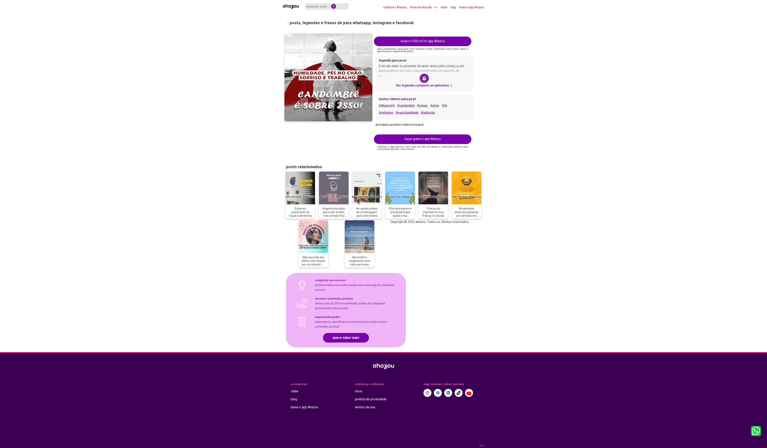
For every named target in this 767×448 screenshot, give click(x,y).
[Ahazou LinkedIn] (448, 393)
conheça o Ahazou (395, 7)
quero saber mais (346, 338)
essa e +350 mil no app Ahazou (423, 41)
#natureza (428, 112)
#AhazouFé (387, 105)
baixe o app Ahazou (471, 7)
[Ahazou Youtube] (469, 393)
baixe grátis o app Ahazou (423, 139)
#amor (434, 105)
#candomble (406, 105)
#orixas (422, 105)
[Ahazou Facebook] (438, 393)
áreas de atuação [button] (421, 7)
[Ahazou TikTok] (459, 393)
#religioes (386, 112)
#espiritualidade (406, 112)
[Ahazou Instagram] (427, 393)
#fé (444, 105)
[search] (333, 6)
